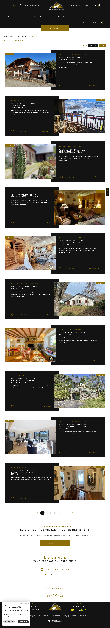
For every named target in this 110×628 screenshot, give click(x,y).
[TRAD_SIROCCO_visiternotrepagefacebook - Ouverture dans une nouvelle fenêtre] (49, 596)
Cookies (73, 616)
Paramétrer (9, 621)
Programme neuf (34, 5)
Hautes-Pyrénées (51, 575)
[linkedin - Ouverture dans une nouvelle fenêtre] (60, 596)
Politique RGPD (66, 616)
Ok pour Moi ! (23, 621)
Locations (44, 5)
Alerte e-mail (89, 5)
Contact (107, 192)
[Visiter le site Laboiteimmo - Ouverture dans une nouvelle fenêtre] (55, 623)
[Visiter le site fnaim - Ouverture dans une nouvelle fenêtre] (72, 610)
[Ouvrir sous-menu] (27, 5)
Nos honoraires (56, 615)
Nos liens (83, 615)
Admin (78, 615)
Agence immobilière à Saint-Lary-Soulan (15, 36)
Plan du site (64, 615)
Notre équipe (70, 5)
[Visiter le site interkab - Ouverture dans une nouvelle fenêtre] (81, 610)
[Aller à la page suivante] (73, 513)
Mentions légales (72, 615)
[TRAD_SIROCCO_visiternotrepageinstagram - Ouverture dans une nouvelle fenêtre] (55, 596)
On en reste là (23, 603)
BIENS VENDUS (79, 5)
